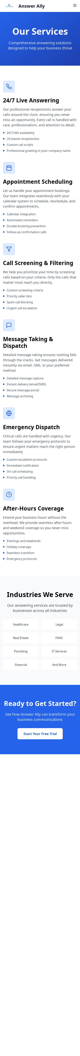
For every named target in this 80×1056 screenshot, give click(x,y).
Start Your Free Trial (40, 733)
